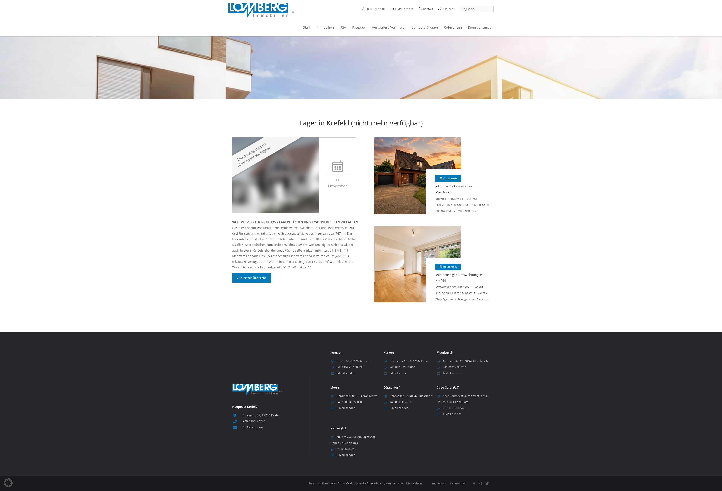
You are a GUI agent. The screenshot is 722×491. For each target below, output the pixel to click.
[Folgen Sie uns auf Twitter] (487, 483)
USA (343, 27)
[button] (8, 482)
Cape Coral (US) (448, 387)
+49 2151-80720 (254, 421)
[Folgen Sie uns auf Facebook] (474, 483)
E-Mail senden (404, 9)
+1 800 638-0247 (453, 408)
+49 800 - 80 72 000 (402, 367)
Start (306, 27)
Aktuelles (448, 9)
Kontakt (427, 9)
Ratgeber (359, 27)
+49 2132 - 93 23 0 (455, 367)
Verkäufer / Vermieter (389, 27)
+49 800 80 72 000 (401, 402)
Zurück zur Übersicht (251, 278)
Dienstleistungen (481, 27)
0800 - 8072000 (375, 9)
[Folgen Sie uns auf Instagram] (480, 483)
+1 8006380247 (346, 449)
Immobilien (325, 27)
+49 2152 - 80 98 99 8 (350, 367)
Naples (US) (338, 428)
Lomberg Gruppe (425, 27)
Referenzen (453, 27)
